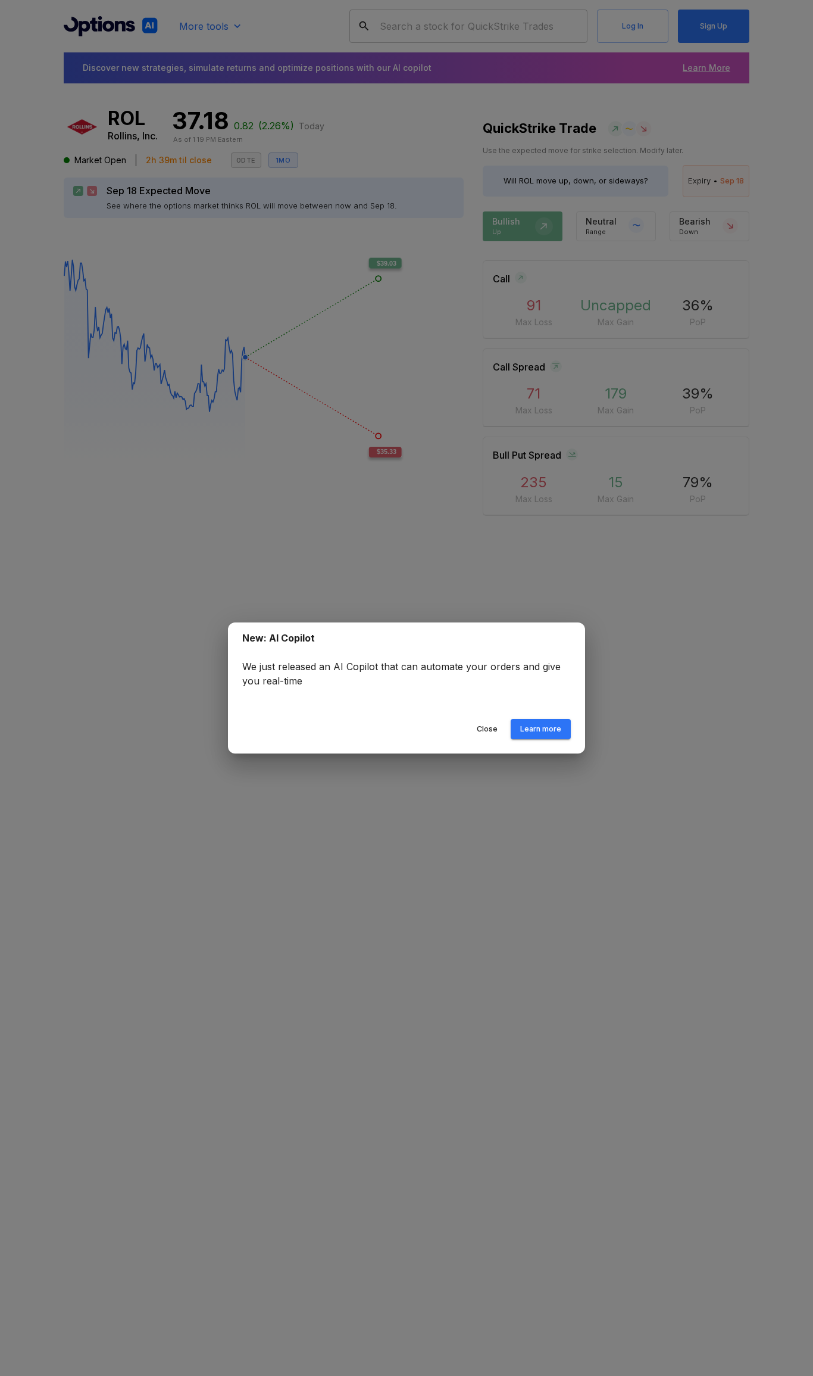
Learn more (540, 728)
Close (487, 728)
